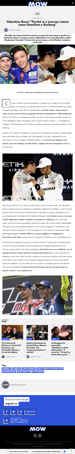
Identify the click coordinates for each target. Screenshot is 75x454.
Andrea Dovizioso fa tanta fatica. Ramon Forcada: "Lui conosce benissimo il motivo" (36, 347)
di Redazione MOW (15, 30)
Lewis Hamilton (23, 372)
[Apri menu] (72, 2)
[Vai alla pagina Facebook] (35, 436)
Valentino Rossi (9, 372)
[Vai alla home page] (37, 4)
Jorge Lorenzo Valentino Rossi (50, 369)
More (4, 322)
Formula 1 (6, 339)
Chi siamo (35, 446)
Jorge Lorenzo (28, 369)
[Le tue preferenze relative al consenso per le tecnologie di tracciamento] (71, 450)
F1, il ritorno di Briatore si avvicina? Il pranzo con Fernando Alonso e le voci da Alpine (11, 347)
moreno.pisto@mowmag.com (18, 422)
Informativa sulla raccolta (18, 451)
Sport (37, 14)
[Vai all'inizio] (37, 429)
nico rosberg (37, 372)
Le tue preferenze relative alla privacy (46, 451)
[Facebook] (6, 411)
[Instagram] (21, 411)
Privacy (41, 446)
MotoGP (29, 339)
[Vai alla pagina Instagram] (40, 436)
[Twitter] (14, 411)
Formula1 (16, 369)
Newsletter (31, 412)
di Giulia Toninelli (10, 356)
